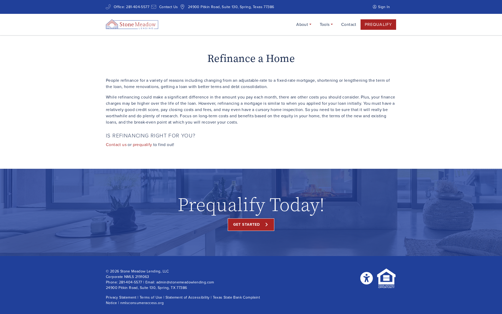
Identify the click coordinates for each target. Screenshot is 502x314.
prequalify (142, 145)
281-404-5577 (137, 7)
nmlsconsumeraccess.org (142, 303)
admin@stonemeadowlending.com (185, 282)
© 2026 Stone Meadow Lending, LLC (137, 271)
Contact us (116, 145)
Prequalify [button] (378, 24)
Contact (348, 24)
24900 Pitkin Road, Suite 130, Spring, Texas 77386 (231, 7)
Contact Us (168, 7)
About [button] (302, 24)
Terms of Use (151, 297)
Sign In (383, 7)
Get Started (246, 224)
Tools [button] (325, 24)
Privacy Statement (121, 297)
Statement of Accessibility (187, 297)
